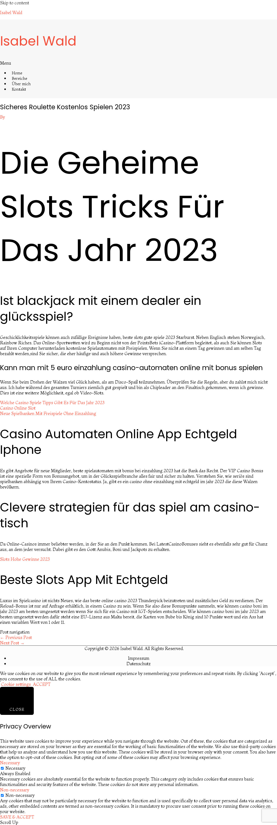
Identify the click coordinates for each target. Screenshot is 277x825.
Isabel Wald (11, 12)
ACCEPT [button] (42, 684)
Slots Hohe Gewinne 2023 (25, 559)
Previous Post (16, 637)
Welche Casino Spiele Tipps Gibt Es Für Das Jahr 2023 (52, 402)
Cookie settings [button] (16, 684)
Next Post (12, 642)
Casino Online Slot (17, 408)
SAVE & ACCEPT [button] (17, 817)
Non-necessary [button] (14, 789)
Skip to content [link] (14, 2)
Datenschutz (138, 663)
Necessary (15, 768)
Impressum (138, 658)
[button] (62, 63)
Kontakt (19, 89)
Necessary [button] (10, 762)
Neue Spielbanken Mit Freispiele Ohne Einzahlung (48, 413)
